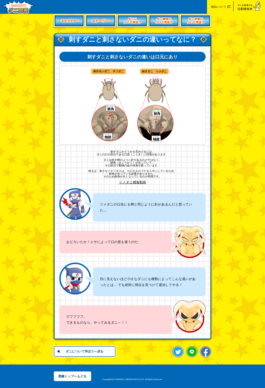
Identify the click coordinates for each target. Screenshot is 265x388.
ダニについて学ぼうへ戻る (85, 351)
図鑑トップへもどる (72, 376)
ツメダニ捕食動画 (132, 182)
